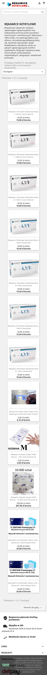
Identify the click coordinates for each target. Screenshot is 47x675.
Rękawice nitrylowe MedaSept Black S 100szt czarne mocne (23, 112)
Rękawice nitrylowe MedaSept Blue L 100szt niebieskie (23, 327)
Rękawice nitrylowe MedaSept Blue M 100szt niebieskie (23, 284)
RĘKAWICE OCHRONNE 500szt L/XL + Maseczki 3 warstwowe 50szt (23, 584)
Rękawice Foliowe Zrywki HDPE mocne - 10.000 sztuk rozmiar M (23, 498)
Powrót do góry (33, 607)
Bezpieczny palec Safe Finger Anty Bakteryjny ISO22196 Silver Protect (23, 412)
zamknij (6, 665)
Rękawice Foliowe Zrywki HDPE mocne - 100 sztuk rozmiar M (23, 455)
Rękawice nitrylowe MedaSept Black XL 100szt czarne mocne (23, 198)
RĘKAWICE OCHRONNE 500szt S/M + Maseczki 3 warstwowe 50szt (23, 541)
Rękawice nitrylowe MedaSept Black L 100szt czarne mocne (23, 155)
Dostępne (23, 71)
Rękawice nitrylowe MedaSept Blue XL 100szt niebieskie (23, 370)
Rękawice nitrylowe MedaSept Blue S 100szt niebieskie (23, 241)
